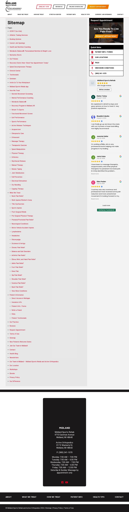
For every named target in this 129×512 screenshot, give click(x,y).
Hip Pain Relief (17, 275)
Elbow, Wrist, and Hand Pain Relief (24, 259)
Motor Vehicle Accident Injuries (23, 228)
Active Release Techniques (21, 125)
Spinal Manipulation (18, 149)
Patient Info (71, 14)
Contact (120, 14)
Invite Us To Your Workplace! (20, 83)
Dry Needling (16, 185)
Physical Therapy (18, 153)
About (10, 14)
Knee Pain (15, 271)
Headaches (16, 236)
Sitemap (13, 338)
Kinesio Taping (17, 169)
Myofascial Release (19, 161)
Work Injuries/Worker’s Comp (22, 200)
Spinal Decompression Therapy (21, 67)
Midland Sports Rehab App (19, 87)
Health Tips (85, 14)
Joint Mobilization (18, 173)
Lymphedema (16, 232)
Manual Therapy (17, 165)
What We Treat (23, 14)
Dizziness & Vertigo (18, 243)
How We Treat (39, 14)
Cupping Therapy (17, 189)
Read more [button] (95, 174)
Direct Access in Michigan (21, 298)
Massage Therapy (18, 141)
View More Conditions (19, 291)
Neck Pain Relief (17, 196)
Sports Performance (19, 122)
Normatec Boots (15, 55)
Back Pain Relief (17, 287)
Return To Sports (18, 110)
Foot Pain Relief (17, 267)
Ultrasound (15, 137)
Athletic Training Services (19, 35)
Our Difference (15, 381)
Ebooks (12, 373)
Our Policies (14, 59)
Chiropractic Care (18, 133)
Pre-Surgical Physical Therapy (22, 216)
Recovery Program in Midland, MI (23, 106)
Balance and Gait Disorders (21, 251)
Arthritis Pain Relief (18, 255)
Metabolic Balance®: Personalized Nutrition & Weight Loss (30, 51)
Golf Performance (18, 118)
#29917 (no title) (16, 31)
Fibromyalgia (16, 240)
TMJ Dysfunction (18, 204)
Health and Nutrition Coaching (20, 47)
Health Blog (14, 354)
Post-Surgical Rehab (19, 212)
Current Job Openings (103, 14)
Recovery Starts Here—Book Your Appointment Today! (29, 63)
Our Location (14, 365)
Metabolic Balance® (19, 102)
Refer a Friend (17, 310)
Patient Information (17, 295)
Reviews (13, 326)
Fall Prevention (17, 177)
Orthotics (15, 157)
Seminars (13, 79)
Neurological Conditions (20, 224)
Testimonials (14, 75)
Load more (106, 205)
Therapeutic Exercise (19, 145)
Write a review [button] (104, 90)
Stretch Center (55, 14)
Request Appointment (17, 330)
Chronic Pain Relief (18, 247)
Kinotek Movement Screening (22, 94)
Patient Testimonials (19, 318)
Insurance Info (17, 302)
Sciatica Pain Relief (18, 283)
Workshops (13, 369)
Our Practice (14, 322)
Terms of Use (14, 334)
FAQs (13, 314)
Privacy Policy (15, 377)
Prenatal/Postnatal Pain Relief (22, 220)
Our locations (101, 57)
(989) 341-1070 (100, 73)
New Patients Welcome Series (20, 342)
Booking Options (15, 39)
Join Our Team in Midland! (19, 346)
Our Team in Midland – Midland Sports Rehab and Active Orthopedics (34, 362)
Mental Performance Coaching (22, 98)
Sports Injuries (17, 208)
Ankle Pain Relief (18, 263)
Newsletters (14, 358)
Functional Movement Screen (22, 114)
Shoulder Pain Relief (19, 279)
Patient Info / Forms (19, 306)
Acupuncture (16, 129)
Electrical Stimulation (19, 181)
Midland (64, 427)
